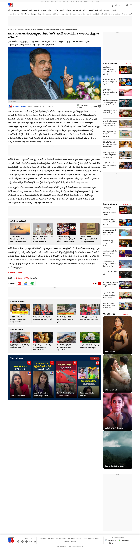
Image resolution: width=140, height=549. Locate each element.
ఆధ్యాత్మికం (107, 10)
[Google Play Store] (111, 541)
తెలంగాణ (43, 10)
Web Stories (109, 314)
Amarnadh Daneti (19, 106)
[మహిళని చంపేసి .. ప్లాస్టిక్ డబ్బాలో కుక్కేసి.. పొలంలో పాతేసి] (43, 379)
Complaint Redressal (74, 538)
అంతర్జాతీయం (64, 14)
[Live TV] (122, 5)
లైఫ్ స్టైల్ (50, 10)
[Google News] (35, 541)
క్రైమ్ (101, 10)
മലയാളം (86, 1)
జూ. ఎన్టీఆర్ (96, 14)
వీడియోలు (55, 14)
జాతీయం (85, 10)
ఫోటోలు (56, 10)
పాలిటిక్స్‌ (114, 10)
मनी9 (91, 1)
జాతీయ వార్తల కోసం (21, 278)
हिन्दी (47, 1)
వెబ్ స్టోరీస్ (68, 10)
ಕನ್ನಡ (53, 1)
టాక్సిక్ (20, 14)
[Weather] (115, 5)
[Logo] (10, 5)
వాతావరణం (47, 14)
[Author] (10, 106)
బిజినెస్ (62, 10)
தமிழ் (80, 1)
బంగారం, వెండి (81, 14)
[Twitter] (22, 541)
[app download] (111, 5)
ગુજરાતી (65, 1)
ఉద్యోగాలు (26, 14)
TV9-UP (97, 1)
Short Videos (16, 358)
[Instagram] (26, 541)
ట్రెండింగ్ (91, 10)
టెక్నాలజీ (40, 14)
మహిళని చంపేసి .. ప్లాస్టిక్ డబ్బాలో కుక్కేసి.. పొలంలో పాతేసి (41, 394)
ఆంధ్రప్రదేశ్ (36, 10)
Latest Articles (110, 63)
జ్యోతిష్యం (33, 14)
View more (94, 358)
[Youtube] (19, 283)
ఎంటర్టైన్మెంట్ (24, 10)
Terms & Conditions (70, 541)
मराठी (59, 1)
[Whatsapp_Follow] (32, 283)
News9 (42, 1)
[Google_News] (26, 283)
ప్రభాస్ (89, 14)
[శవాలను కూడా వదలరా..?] (20, 379)
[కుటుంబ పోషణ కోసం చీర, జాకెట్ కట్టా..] (88, 379)
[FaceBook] (18, 541)
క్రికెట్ (30, 10)
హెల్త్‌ (96, 10)
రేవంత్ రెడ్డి (124, 14)
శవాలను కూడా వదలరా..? (19, 395)
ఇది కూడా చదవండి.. (16, 273)
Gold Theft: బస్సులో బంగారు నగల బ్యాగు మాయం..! (65, 394)
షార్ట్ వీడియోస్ (77, 10)
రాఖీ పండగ (13, 14)
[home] (9, 10)
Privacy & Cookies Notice (91, 538)
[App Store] (124, 541)
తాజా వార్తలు (15, 10)
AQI (119, 5)
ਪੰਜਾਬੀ (75, 1)
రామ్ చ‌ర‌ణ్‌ (104, 14)
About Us (51, 538)
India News (20, 29)
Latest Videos (110, 204)
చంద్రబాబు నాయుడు (114, 14)
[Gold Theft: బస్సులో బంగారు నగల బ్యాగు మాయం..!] (66, 379)
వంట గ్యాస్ (73, 14)
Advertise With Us (61, 538)
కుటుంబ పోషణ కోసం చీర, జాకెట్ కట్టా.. (87, 394)
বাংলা (70, 1)
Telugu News (12, 29)
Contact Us (43, 538)
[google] (83, 106)
